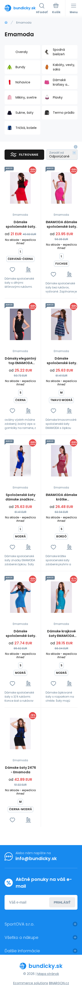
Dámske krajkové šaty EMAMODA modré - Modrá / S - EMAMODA (61, 633)
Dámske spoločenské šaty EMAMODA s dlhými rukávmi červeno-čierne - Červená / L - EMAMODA (20, 224)
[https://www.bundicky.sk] (6, 22)
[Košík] (56, 9)
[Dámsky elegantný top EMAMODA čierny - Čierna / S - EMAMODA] (20, 324)
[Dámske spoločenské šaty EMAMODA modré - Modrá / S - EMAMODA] (20, 597)
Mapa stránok (48, 974)
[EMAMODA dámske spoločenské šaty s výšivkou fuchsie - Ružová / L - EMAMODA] (61, 188)
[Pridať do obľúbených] (12, 269)
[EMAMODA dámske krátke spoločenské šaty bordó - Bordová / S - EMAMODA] (61, 461)
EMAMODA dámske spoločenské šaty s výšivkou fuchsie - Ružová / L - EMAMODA (61, 224)
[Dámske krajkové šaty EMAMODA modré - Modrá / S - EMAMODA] (61, 597)
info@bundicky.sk (36, 858)
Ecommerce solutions (30, 983)
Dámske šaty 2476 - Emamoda (20, 769)
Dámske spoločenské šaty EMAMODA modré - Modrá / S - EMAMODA (20, 633)
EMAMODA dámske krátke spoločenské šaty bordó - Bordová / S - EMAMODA (61, 497)
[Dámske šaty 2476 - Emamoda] (20, 733)
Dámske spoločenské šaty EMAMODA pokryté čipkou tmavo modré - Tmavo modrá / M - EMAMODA (61, 360)
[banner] (20, 8)
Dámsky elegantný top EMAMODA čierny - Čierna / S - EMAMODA (20, 360)
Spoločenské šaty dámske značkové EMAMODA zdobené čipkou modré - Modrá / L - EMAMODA (20, 497)
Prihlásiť (62, 902)
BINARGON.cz (59, 983)
